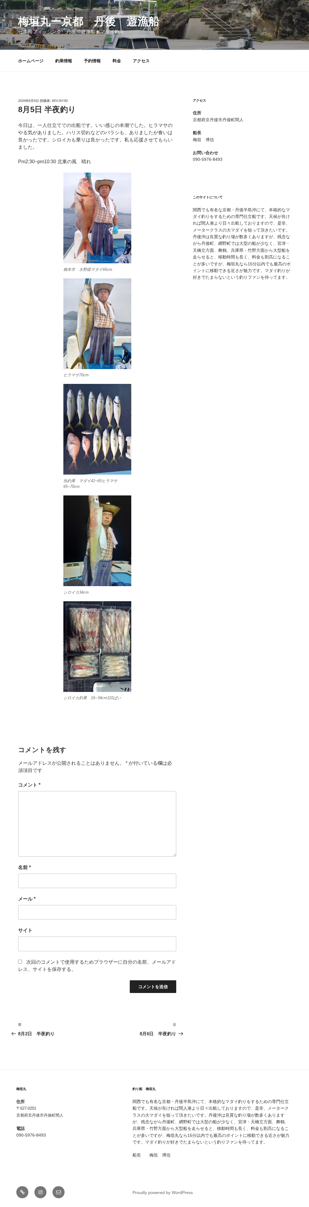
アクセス (141, 60)
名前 (24, 867)
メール (27, 898)
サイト (25, 930)
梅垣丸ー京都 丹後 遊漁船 (88, 21)
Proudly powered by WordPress (162, 1192)
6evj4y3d (60, 100)
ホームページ (30, 60)
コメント (29, 784)
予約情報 (92, 60)
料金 (117, 60)
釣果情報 (63, 60)
